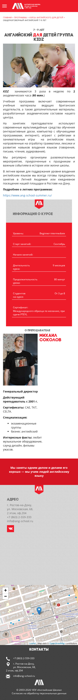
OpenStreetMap (57, 643)
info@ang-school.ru (24, 676)
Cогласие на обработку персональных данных (39, 693)
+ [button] (5, 590)
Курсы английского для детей (46, 17)
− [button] (5, 596)
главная (7, 17)
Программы (20, 17)
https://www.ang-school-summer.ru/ (27, 195)
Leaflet (32, 643)
